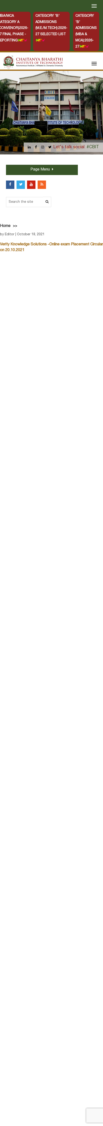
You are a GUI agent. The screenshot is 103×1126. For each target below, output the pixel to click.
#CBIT (92, 147)
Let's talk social (69, 147)
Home (5, 226)
